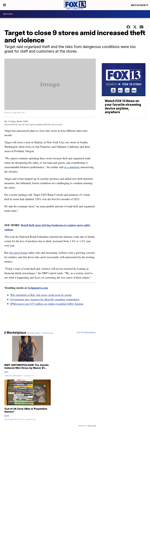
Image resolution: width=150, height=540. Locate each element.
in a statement (72, 167)
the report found (18, 252)
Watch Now (138, 5)
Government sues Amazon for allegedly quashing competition (44, 299)
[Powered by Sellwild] (91, 426)
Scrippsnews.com (38, 288)
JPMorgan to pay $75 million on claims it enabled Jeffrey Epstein (46, 304)
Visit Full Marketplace (86, 333)
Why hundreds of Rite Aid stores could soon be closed (40, 295)
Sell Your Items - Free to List (40, 333)
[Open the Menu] (4, 5)
